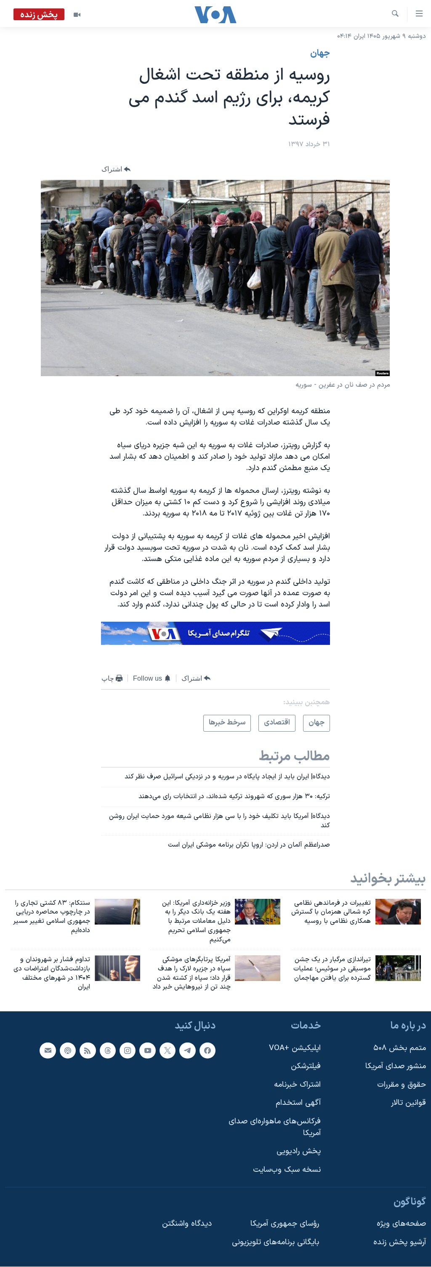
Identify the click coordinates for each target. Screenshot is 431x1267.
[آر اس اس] (88, 1050)
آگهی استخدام (298, 1103)
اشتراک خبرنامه (297, 1085)
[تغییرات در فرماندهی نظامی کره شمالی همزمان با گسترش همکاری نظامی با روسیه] (398, 912)
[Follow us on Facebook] (208, 1050)
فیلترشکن (306, 1066)
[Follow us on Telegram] (187, 1050)
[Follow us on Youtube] (147, 1050)
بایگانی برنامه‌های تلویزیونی (275, 1242)
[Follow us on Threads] (108, 1050)
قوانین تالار (408, 1103)
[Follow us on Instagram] (128, 1050)
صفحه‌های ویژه (401, 1224)
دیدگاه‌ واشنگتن (187, 1224)
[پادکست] (68, 1050)
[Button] (116, 169)
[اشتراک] (48, 1050)
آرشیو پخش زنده (399, 1242)
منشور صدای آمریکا (395, 1066)
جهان (320, 53)
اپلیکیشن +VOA (295, 1048)
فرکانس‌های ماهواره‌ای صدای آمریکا (275, 1127)
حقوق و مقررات (401, 1085)
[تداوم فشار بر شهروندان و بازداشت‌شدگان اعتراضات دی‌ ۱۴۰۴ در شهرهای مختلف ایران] (117, 968)
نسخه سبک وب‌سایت (287, 1170)
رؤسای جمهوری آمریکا (284, 1224)
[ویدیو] (77, 14)
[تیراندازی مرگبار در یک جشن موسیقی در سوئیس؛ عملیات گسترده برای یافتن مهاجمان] (398, 968)
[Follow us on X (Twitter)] (168, 1050)
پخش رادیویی (299, 1151)
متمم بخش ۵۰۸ (399, 1048)
